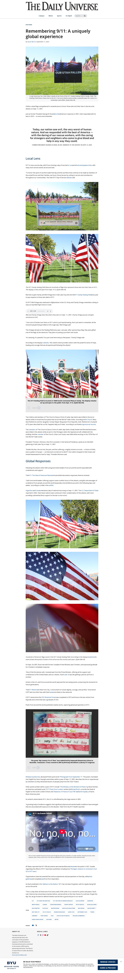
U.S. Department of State (89, 490)
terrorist (34, 915)
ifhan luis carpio (91, 904)
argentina (90, 900)
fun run (69, 165)
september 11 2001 (82, 912)
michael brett (91, 908)
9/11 (33, 900)
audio (42, 879)
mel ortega (81, 908)
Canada (38, 490)
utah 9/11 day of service (63, 915)
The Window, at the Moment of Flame (73, 787)
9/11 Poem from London (54, 789)
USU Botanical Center (48, 697)
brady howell (36, 904)
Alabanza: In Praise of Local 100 (64, 792)
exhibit (51, 485)
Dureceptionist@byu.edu (19, 955)
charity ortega (68, 904)
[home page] (62, 8)
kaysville (45, 908)
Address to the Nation (50, 884)
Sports (59, 16)
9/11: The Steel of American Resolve (40, 475)
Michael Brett (75, 789)
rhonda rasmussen (59, 912)
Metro (51, 16)
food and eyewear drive (84, 165)
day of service (80, 904)
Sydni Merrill (32, 41)
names (51, 692)
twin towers (44, 915)
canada (45, 904)
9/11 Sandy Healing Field (83, 295)
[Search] (84, 15)
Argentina (29, 490)
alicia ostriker (80, 900)
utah (52, 915)
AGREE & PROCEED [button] (108, 968)
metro (56, 919)
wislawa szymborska (79, 915)
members (32, 430)
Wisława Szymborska (33, 777)
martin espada (55, 908)
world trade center (37, 919)
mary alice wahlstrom (68, 908)
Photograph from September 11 (71, 777)
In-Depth (69, 16)
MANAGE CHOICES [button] (107, 962)
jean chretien (35, 908)
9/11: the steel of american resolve (63, 900)
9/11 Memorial (33, 690)
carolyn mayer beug (55, 904)
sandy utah (71, 912)
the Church (88, 420)
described (57, 114)
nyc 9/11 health (47, 912)
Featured (29, 24)
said (65, 675)
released (73, 866)
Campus (41, 16)
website (69, 178)
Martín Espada (83, 792)
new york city (36, 912)
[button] (121, 961)
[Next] (38, 407)
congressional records (88, 424)
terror (92, 912)
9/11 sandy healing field (43, 900)
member (41, 434)
